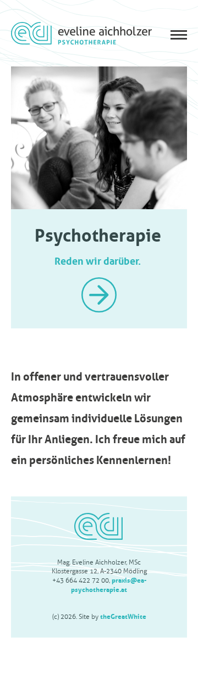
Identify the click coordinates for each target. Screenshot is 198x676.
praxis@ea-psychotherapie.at (108, 584)
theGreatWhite (123, 616)
